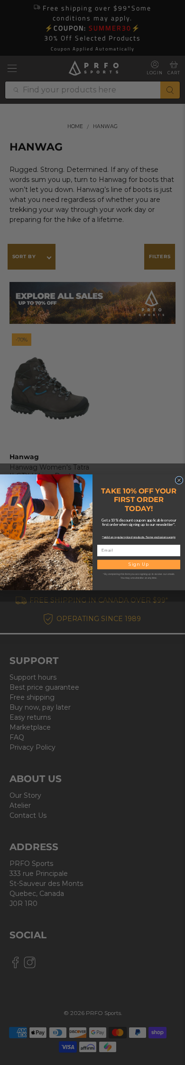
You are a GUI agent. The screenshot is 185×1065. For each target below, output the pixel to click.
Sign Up (139, 564)
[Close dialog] (179, 480)
